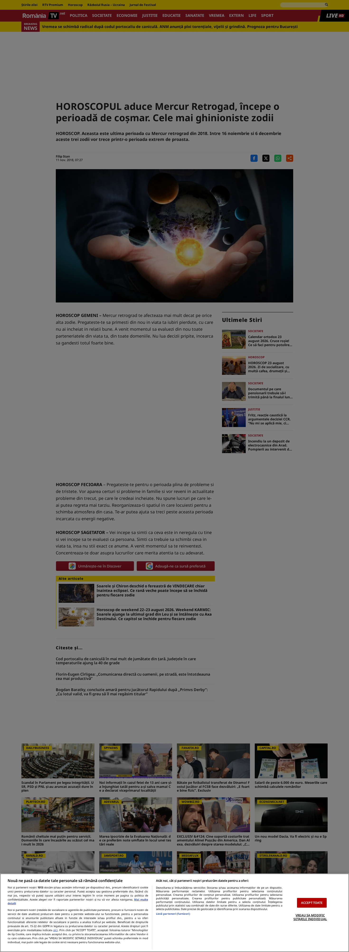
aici (55, 930)
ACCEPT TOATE (312, 903)
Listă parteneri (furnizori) (173, 913)
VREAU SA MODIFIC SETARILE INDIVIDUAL (310, 917)
